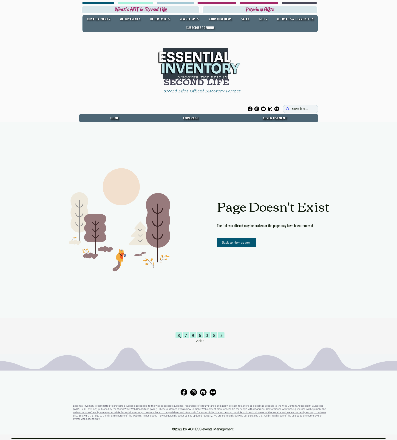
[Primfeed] (270, 108)
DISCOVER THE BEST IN (202, 77)
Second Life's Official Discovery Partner (203, 91)
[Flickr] (276, 108)
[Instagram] (256, 108)
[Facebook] (250, 108)
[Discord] (263, 108)
